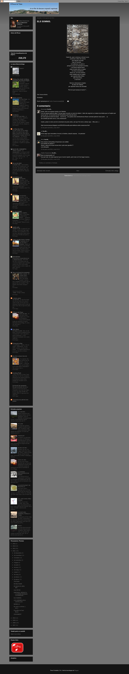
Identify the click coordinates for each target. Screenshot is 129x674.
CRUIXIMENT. (18, 614)
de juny (16, 567)
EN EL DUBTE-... (24, 213)
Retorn (20, 525)
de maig (16, 569)
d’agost (16, 562)
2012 (14, 548)
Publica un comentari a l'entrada (48, 163)
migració (21, 68)
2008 (14, 622)
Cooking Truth (17, 373)
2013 (14, 546)
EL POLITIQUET (17, 211)
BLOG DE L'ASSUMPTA (19, 149)
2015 (14, 543)
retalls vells (16, 227)
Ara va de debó (17, 163)
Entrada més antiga (112, 171)
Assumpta (44, 109)
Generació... (16, 67)
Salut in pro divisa (16, 634)
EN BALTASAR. (18, 584)
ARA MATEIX (16, 257)
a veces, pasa (17, 298)
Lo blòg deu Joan (18, 129)
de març (16, 574)
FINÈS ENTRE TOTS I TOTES (21, 239)
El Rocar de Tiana (18, 312)
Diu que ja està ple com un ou (20, 387)
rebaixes (15, 194)
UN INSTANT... (23, 196)
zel (42, 131)
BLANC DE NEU (22, 448)
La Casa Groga (23, 99)
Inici (77, 171)
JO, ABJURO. (21, 412)
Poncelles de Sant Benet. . (19, 611)
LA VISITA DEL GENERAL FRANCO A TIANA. (24, 514)
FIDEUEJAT (21, 435)
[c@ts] (17, 652)
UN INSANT (22, 178)
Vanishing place (17, 291)
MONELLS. (17, 604)
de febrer (17, 577)
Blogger (76, 670)
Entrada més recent (43, 171)
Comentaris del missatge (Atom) (82, 175)
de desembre (18, 553)
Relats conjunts (17, 97)
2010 (14, 618)
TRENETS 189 (16, 228)
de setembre (18, 560)
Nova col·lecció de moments (21, 272)
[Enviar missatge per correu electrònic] (68, 101)
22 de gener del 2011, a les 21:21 (50, 149)
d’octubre (17, 557)
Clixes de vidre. (23, 313)
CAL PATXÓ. (17, 590)
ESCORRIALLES (17, 177)
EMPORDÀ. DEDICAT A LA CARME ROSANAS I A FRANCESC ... (20, 594)
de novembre (18, 555)
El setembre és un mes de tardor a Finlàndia (24, 243)
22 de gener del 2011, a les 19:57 (50, 127)
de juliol (16, 565)
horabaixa (16, 115)
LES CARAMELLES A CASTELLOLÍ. (20, 601)
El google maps (17, 164)
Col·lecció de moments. (20, 385)
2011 (14, 551)
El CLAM (20, 423)
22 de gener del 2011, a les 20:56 (50, 136)
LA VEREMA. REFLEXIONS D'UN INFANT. (23, 473)
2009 (14, 620)
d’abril (16, 572)
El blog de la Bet (17, 343)
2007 (14, 625)
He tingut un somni (17, 331)
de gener (16, 579)
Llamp (14, 292)
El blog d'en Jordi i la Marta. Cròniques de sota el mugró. (21, 79)
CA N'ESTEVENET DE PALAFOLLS (24, 486)
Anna (42, 139)
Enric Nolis (16, 329)
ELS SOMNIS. (18, 598)
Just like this (16, 299)
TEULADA (16, 581)
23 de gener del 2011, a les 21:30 (50, 159)
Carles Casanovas (46, 153)
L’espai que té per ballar (19, 116)
